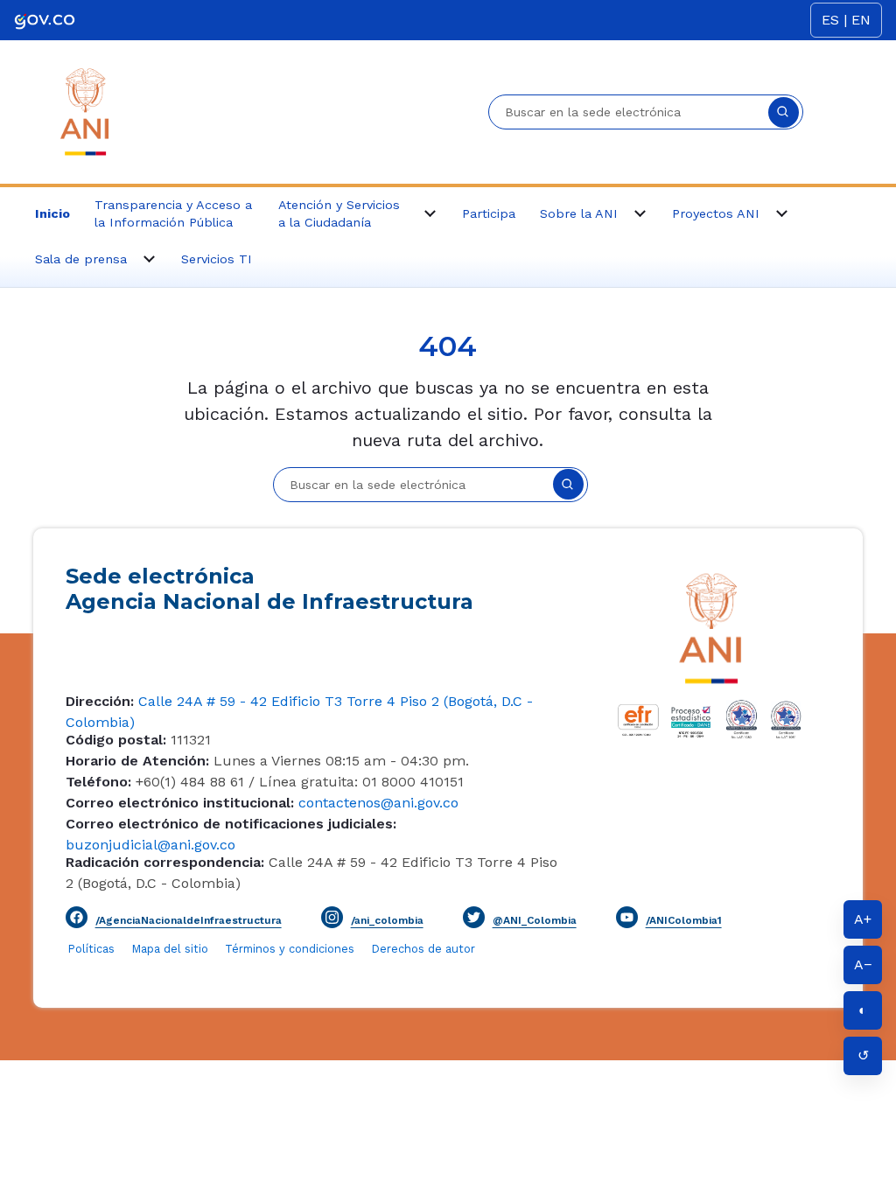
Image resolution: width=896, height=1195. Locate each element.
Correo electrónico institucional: (180, 802)
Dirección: (100, 701)
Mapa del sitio (172, 948)
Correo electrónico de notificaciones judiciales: (231, 823)
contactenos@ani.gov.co (376, 802)
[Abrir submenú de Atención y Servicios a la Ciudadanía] (430, 213)
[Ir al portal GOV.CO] (44, 19)
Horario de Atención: (137, 760)
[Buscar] (783, 112)
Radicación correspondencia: (165, 862)
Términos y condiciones (289, 948)
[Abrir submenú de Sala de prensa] (149, 259)
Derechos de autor (423, 948)
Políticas (91, 948)
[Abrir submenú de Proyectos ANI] (782, 213)
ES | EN (846, 19)
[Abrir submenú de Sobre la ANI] (640, 213)
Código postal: (116, 739)
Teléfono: (98, 781)
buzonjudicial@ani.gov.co (150, 844)
